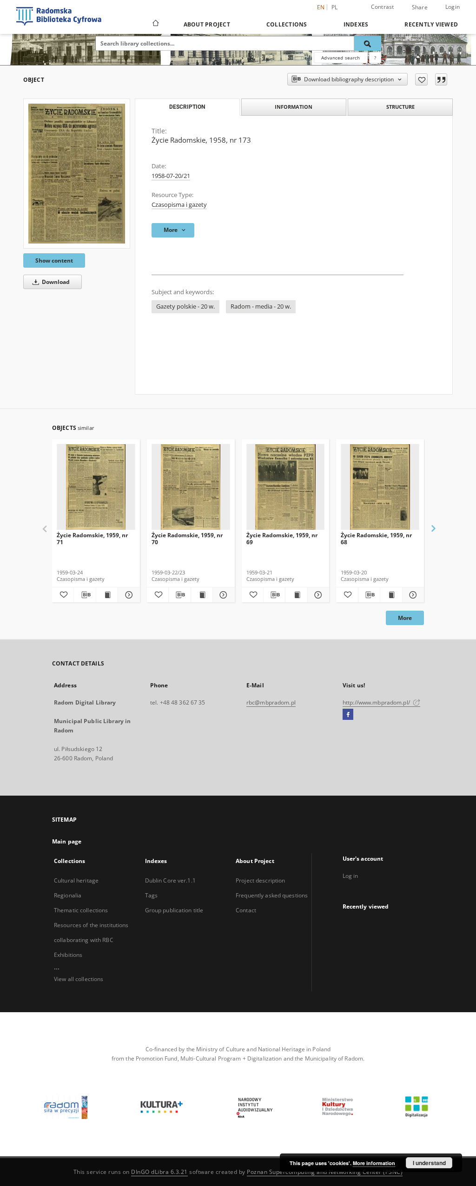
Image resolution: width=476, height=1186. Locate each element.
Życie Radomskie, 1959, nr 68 (376, 538)
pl (334, 7)
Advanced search (340, 57)
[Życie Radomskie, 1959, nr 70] (191, 487)
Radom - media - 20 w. (261, 306)
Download (55, 282)
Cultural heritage (76, 880)
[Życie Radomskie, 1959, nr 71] (96, 487)
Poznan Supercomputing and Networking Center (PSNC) (325, 1172)
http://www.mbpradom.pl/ (377, 702)
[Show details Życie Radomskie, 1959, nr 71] (127, 595)
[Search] (367, 43)
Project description (260, 880)
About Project (207, 24)
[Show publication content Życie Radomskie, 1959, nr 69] (296, 595)
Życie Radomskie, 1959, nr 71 (92, 538)
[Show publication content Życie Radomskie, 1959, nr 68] (391, 595)
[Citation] (441, 79)
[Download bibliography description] (84, 595)
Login (452, 7)
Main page (66, 841)
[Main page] (155, 24)
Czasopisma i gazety (179, 205)
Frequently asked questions (272, 895)
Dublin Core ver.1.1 (170, 880)
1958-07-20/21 (171, 176)
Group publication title (174, 910)
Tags (151, 895)
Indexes (356, 24)
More (405, 618)
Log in (350, 876)
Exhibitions (68, 955)
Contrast (382, 7)
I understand (429, 1163)
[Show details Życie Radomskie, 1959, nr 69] (317, 595)
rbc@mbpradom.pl (271, 702)
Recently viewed (431, 24)
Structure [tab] (400, 106)
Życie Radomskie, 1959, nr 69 (281, 538)
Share (420, 7)
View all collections (78, 979)
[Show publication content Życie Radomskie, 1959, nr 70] (201, 595)
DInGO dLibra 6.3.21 (159, 1172)
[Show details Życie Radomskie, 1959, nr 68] (412, 595)
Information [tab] (293, 106)
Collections (286, 24)
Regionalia (67, 895)
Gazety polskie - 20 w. (185, 306)
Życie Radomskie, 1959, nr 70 (187, 538)
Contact (246, 910)
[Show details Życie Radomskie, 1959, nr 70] (222, 595)
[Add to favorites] (421, 79)
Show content (54, 260)
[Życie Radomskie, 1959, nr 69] (285, 487)
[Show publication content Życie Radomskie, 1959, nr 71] (107, 595)
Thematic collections (81, 910)
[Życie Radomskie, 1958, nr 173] (76, 173)
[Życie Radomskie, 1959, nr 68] (380, 487)
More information (374, 1163)
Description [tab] (187, 107)
